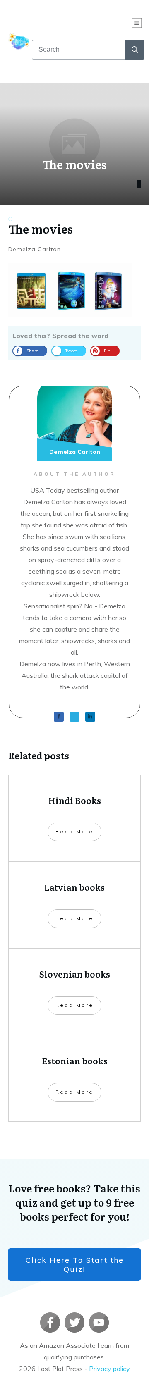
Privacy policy (109, 1368)
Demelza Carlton (34, 249)
